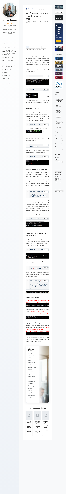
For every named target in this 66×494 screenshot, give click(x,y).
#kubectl (57, 157)
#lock (56, 166)
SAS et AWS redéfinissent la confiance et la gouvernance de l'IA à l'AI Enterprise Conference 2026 (59, 101)
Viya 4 (59, 143)
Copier (46, 76)
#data (56, 163)
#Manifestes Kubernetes (58, 183)
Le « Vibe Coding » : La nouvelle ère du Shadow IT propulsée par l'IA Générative (59, 123)
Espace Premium (59, 17)
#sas (27, 47)
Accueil (4, 38)
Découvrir (58, 41)
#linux (56, 159)
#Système (57, 170)
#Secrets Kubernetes (57, 186)
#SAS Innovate (58, 161)
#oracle (38, 49)
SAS (3, 41)
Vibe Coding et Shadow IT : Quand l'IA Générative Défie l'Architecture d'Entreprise (59, 112)
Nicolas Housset (10, 20)
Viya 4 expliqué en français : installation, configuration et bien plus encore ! (9, 52)
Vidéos (4, 44)
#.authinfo (57, 168)
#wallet (43, 49)
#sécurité (39, 47)
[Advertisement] (37, 35)
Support (59, 149)
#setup (56, 176)
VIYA (59, 138)
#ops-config (58, 172)
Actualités (5, 79)
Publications (6, 75)
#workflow (58, 174)
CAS (59, 146)
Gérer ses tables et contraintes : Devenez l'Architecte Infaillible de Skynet (29, 426)
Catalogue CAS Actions (9, 47)
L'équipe (4, 72)
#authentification (30, 49)
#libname (32, 47)
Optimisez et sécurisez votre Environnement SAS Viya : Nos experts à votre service (9, 60)
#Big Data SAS (58, 189)
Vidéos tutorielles (7, 69)
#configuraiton (59, 191)
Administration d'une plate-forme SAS (8, 65)
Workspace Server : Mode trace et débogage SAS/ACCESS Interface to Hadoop (37, 428)
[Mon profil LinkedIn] (9, 84)
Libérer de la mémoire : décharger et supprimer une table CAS (45, 426)
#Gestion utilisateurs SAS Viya (58, 179)
